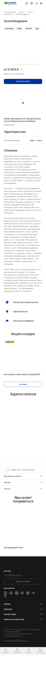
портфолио (9, 28)
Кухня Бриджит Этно (13, 547)
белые (19, 28)
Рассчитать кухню (23, 81)
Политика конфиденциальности (15, 641)
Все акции (23, 384)
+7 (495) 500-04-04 (13, 575)
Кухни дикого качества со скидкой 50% (22, 374)
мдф (37, 28)
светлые (29, 28)
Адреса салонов (23, 581)
